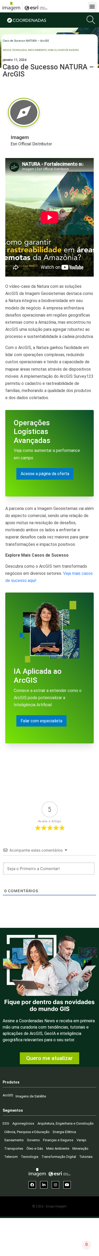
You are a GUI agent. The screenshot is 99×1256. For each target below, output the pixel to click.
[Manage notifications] (86, 1244)
